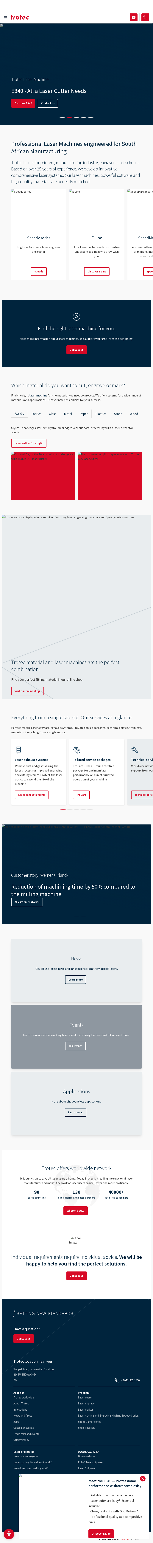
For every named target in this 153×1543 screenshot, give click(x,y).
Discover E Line (97, 271)
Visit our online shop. (27, 691)
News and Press (22, 1415)
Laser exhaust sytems (31, 794)
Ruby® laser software (90, 1462)
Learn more (75, 979)
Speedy (38, 271)
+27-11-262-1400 (130, 1380)
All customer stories (27, 902)
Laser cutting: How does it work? (32, 1462)
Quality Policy (21, 1440)
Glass (52, 414)
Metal (68, 414)
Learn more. (75, 1112)
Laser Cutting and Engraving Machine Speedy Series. (108, 1415)
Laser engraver (87, 1403)
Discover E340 (23, 103)
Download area (86, 1456)
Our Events (75, 1046)
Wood (134, 414)
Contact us (48, 103)
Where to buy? (75, 1210)
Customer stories (23, 1427)
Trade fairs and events (26, 1434)
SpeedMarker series (89, 1421)
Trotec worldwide (23, 1397)
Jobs (16, 1421)
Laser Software (87, 1468)
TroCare (81, 794)
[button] (9, 1534)
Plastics (100, 414)
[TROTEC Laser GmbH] (19, 17)
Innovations (20, 1409)
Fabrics (36, 414)
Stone (118, 414)
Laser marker (85, 1409)
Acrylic (19, 413)
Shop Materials (86, 1427)
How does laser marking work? (31, 1468)
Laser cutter (85, 1397)
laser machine (38, 395)
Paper (84, 414)
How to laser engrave (25, 1456)
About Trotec (21, 1403)
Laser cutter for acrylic (29, 443)
